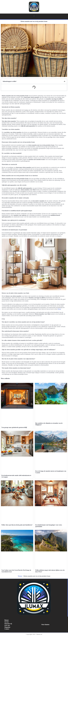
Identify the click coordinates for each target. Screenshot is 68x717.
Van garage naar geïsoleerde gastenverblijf (14, 427)
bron (59, 309)
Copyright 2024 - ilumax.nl (34, 634)
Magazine (7, 627)
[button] (34, 15)
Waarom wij (8, 623)
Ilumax (6, 620)
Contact (6, 629)
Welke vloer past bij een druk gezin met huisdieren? (16, 525)
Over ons (7, 625)
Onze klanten (45, 624)
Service (6, 622)
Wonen (20, 576)
